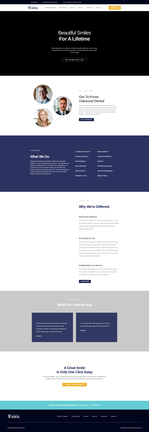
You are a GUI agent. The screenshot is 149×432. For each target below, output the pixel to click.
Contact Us (98, 7)
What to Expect (63, 7)
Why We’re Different (50, 7)
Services (72, 7)
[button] (110, 2)
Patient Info (89, 7)
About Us (80, 7)
